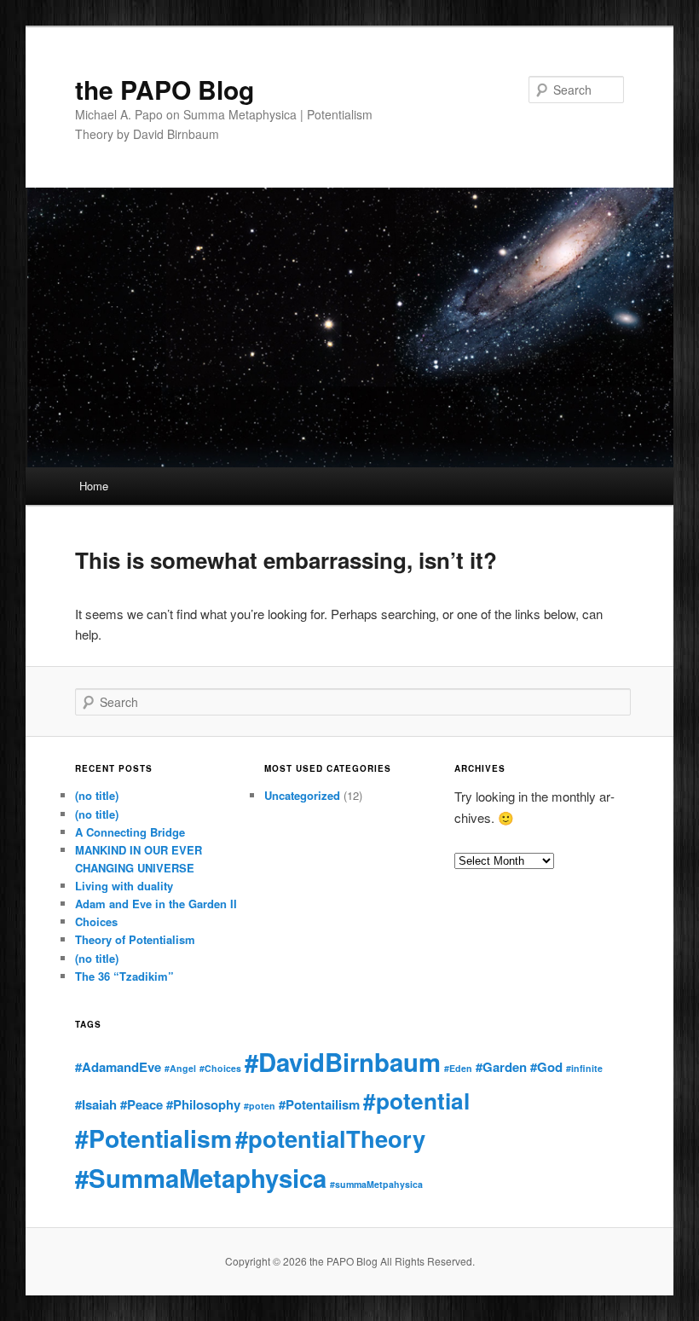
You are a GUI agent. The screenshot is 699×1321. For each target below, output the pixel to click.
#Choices (220, 1068)
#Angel (180, 1068)
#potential (416, 1100)
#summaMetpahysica (376, 1184)
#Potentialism (153, 1138)
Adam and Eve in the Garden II (156, 903)
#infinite (584, 1068)
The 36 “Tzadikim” (124, 976)
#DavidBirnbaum (343, 1062)
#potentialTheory (330, 1138)
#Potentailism (319, 1104)
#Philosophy (203, 1104)
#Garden (501, 1066)
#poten (259, 1105)
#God (546, 1066)
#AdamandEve (118, 1066)
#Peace (141, 1104)
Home (93, 486)
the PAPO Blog (164, 89)
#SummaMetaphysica (200, 1178)
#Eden (458, 1068)
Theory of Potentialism (135, 939)
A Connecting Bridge (130, 832)
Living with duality (124, 886)
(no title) (96, 795)
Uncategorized (302, 795)
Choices (96, 921)
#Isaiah (96, 1104)
